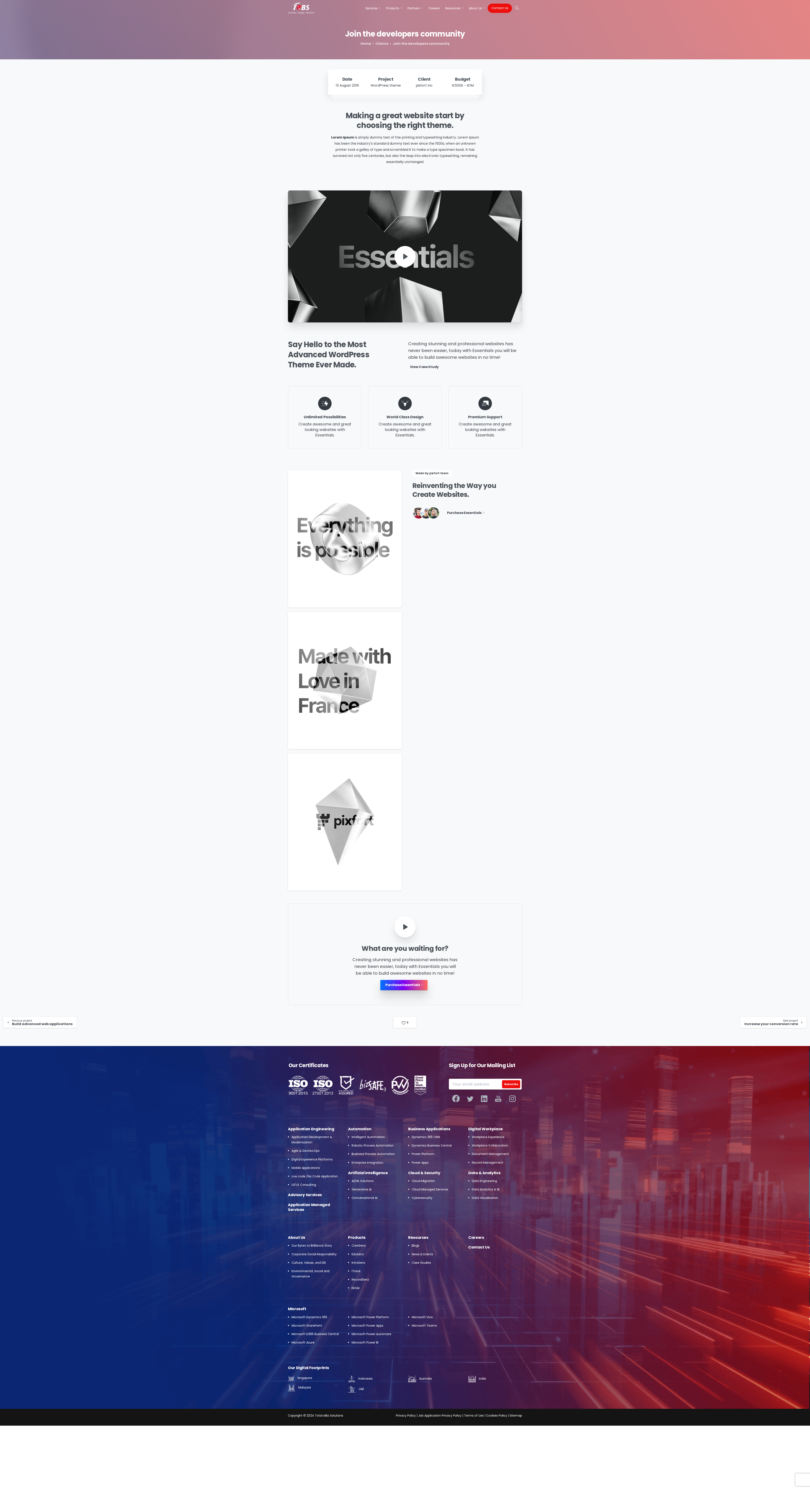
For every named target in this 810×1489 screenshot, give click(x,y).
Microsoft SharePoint (307, 1325)
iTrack (356, 1271)
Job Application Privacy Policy (439, 1415)
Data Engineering (484, 1181)
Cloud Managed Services (430, 1189)
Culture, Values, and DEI (309, 1263)
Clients (381, 43)
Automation (359, 1129)
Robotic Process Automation (373, 1145)
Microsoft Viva (422, 1317)
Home (365, 43)
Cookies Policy (496, 1415)
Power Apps (420, 1162)
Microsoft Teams (424, 1325)
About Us (296, 1237)
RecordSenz (360, 1279)
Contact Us (479, 1247)
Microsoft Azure (303, 1342)
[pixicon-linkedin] (484, 1099)
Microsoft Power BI (365, 1342)
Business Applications (429, 1129)
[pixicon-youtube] (498, 1099)
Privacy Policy (406, 1415)
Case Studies (421, 1263)
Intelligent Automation (368, 1137)
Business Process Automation (373, 1154)
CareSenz (359, 1245)
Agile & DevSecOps (306, 1151)
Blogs (415, 1245)
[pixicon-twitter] (470, 1099)
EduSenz (358, 1254)
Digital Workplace (485, 1129)
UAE (361, 1389)
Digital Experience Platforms (312, 1159)
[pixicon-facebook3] (456, 1099)
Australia (425, 1378)
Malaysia (304, 1387)
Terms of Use (474, 1415)
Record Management (487, 1162)
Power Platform (423, 1154)
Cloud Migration (423, 1181)
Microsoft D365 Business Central (315, 1334)
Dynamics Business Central (432, 1145)
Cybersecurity (422, 1198)
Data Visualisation (485, 1198)
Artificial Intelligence (368, 1172)
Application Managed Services (309, 1207)
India (482, 1378)
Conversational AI (364, 1198)
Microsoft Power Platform (370, 1317)
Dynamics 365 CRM (426, 1137)
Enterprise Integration (367, 1162)
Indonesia (365, 1378)
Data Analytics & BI (486, 1189)
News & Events (422, 1254)
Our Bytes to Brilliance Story (312, 1245)
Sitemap (516, 1415)
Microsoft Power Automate (371, 1334)
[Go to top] (798, 1478)
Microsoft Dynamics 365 (309, 1317)
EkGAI (355, 1288)
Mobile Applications (306, 1168)
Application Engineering (311, 1129)
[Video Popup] (405, 926)
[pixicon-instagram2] (512, 1099)
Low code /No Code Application (315, 1176)
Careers (476, 1237)
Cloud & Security (424, 1172)
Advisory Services (305, 1194)
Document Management (490, 1154)
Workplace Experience (488, 1137)
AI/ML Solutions (363, 1181)
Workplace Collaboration (490, 1145)
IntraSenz (358, 1263)
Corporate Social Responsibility (314, 1254)
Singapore (304, 1378)
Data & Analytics (484, 1172)
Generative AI (361, 1189)
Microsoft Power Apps (367, 1325)
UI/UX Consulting (304, 1185)
